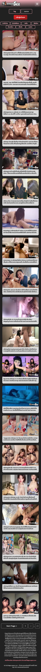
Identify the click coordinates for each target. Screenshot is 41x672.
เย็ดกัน (20, 27)
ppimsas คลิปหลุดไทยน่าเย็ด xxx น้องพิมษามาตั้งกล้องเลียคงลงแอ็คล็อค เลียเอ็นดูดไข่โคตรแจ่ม (19, 617)
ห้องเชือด (10, 27)
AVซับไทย (5, 23)
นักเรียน (36, 23)
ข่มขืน (26, 23)
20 (37, 626)
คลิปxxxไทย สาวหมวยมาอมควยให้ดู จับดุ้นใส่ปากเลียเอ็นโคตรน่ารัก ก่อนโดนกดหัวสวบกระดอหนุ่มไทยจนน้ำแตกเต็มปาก (20, 202)
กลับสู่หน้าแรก (20, 17)
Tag (14, 11)
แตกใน (30, 27)
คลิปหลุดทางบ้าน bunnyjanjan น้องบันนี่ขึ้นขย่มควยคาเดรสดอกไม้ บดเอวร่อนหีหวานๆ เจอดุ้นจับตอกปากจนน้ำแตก (19, 528)
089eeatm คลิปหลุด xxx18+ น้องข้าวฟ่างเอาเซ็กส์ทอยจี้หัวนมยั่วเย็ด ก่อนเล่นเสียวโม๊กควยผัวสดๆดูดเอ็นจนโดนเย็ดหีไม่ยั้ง (20, 498)
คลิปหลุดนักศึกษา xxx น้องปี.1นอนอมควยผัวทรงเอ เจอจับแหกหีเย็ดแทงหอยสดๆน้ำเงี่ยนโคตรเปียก (20, 587)
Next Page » (11, 626)
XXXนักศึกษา (15, 23)
